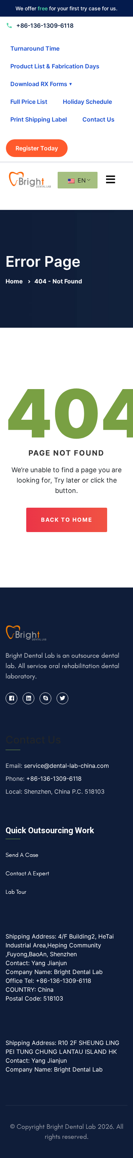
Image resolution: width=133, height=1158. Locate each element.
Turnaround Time (34, 48)
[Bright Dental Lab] (30, 178)
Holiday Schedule (87, 101)
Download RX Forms (41, 84)
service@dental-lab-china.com (66, 765)
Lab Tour (16, 891)
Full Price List (28, 101)
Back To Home (66, 519)
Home (15, 281)
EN (81, 180)
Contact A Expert (27, 873)
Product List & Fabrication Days (54, 66)
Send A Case (22, 854)
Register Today (37, 148)
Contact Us (98, 119)
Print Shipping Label (38, 119)
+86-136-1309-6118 (54, 778)
